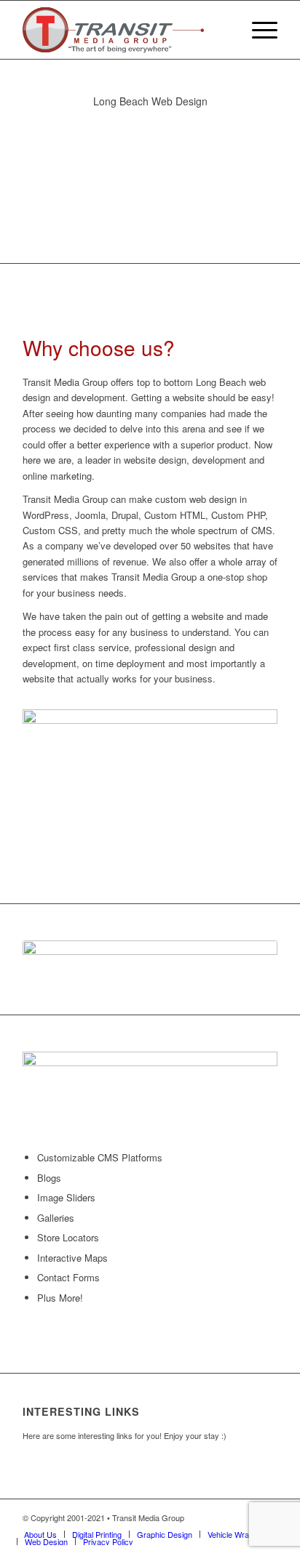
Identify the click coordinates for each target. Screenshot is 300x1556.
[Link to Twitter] (245, 1517)
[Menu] (257, 30)
